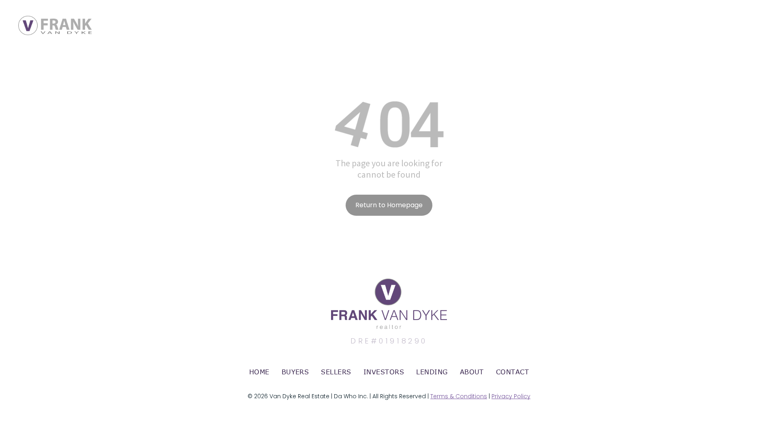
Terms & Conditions (458, 396)
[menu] (760, 17)
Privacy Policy (511, 396)
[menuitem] (259, 372)
